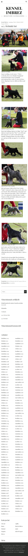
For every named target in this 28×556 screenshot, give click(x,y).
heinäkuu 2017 (19, 372)
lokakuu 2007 (18, 501)
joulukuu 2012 (18, 439)
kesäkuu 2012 (4, 446)
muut (16, 529)
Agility (17, 523)
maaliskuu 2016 (19, 392)
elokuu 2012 (4, 444)
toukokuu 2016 (19, 390)
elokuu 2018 (18, 359)
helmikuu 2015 (5, 410)
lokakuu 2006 (4, 508)
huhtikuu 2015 (5, 408)
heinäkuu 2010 (5, 467)
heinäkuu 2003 (19, 511)
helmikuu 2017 (5, 379)
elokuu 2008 (18, 493)
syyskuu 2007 (4, 503)
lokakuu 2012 (4, 441)
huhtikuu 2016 (5, 392)
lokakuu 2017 (4, 369)
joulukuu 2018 (18, 356)
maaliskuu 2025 (19, 338)
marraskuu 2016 (19, 382)
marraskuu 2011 (19, 452)
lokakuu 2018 (4, 359)
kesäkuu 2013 (4, 434)
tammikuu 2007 (19, 506)
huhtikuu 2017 (4, 377)
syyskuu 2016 (18, 385)
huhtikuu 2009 (5, 485)
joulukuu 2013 (4, 426)
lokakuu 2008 (4, 493)
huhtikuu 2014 (19, 421)
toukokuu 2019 (5, 354)
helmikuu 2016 (5, 395)
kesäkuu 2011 (4, 457)
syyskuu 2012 (18, 441)
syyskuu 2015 (18, 400)
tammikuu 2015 (19, 410)
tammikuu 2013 (5, 439)
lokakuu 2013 (4, 428)
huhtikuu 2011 (4, 459)
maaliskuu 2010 (5, 472)
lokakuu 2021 (4, 341)
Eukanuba (3, 308)
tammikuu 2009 (19, 488)
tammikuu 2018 (19, 367)
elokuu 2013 (4, 431)
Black (14, 22)
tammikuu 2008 (19, 498)
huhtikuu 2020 (5, 343)
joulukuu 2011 (4, 452)
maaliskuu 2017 (19, 377)
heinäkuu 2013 (19, 431)
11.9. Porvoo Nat (5, 315)
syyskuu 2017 (18, 369)
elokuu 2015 (4, 403)
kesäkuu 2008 (18, 496)
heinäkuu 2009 (19, 480)
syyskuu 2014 (18, 416)
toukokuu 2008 (5, 498)
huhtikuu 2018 (19, 364)
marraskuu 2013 (19, 426)
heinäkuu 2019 (5, 351)
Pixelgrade (21, 552)
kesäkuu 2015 (4, 405)
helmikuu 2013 (19, 436)
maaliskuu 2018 (5, 367)
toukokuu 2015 (19, 405)
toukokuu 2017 (19, 374)
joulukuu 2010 (19, 462)
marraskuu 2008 (19, 490)
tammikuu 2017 (19, 379)
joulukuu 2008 (5, 490)
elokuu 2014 (4, 418)
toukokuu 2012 (19, 446)
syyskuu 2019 (4, 348)
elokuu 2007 (18, 503)
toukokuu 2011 (19, 457)
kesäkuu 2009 (4, 483)
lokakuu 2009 (4, 477)
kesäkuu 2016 (4, 390)
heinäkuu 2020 (19, 341)
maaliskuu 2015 (19, 408)
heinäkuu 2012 (19, 444)
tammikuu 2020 (5, 346)
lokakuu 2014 (4, 416)
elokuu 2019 (18, 348)
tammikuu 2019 (5, 356)
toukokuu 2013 (19, 434)
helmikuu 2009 (5, 488)
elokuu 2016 (4, 387)
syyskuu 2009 (18, 477)
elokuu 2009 (4, 480)
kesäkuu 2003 (4, 514)
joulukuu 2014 (4, 413)
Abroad (3, 523)
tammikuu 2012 (19, 449)
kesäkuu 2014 (18, 418)
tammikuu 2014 (19, 423)
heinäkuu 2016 (19, 387)
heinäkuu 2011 (19, 454)
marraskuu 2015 (19, 397)
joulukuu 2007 (5, 501)
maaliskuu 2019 (19, 354)
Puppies (3, 531)
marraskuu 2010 (5, 465)
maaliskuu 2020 (19, 343)
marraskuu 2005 (5, 511)
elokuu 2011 (4, 454)
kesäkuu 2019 (18, 351)
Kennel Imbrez (14, 10)
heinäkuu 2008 (5, 496)
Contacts (3, 311)
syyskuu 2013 (18, 428)
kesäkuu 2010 (18, 467)
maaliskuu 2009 (19, 485)
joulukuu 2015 (4, 397)
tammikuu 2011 (5, 462)
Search (25, 1)
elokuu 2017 (4, 372)
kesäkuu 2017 (4, 374)
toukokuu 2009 (19, 483)
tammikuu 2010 (19, 472)
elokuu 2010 (18, 465)
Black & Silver (19, 526)
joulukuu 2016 (4, 382)
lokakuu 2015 (4, 400)
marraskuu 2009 (19, 475)
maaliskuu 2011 (19, 459)
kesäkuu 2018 (18, 361)
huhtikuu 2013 (5, 436)
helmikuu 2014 (5, 423)
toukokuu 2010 (5, 470)
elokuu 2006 (18, 508)
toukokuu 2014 (5, 421)
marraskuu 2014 (19, 413)
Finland (18, 22)
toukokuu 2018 (5, 364)
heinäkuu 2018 (5, 361)
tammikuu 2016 (19, 395)
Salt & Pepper (18, 281)
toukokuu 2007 (5, 506)
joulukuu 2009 (5, 475)
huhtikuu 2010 (19, 470)
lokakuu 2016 (4, 385)
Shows (6, 24)
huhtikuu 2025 (5, 338)
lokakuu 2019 (18, 346)
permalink (12, 283)
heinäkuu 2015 (19, 403)
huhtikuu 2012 (5, 449)
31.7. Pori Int (4, 318)
